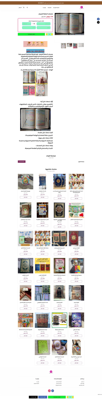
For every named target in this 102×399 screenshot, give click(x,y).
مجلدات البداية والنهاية (42, 329)
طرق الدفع (82, 383)
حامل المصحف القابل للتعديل (25, 302)
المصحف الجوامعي (42, 356)
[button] (27, 7)
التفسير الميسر (59, 302)
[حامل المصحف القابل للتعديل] (25, 293)
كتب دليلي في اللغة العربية (76, 356)
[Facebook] (98, 19)
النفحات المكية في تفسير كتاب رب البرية (59, 192)
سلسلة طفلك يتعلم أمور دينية (42, 248)
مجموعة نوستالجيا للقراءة (76, 275)
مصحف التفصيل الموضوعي (42, 302)
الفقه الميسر (76, 302)
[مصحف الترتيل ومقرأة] (59, 320)
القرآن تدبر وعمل (76, 248)
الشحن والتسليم (81, 385)
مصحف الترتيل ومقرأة (59, 329)
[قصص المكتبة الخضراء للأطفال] (76, 210)
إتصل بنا (44, 7)
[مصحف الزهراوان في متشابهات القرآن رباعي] (59, 210)
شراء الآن (76, 198)
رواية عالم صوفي (76, 329)
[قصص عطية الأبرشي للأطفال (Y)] (42, 210)
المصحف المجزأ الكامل (25, 248)
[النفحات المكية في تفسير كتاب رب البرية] (59, 181)
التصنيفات (49, 7)
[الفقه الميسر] (76, 293)
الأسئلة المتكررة (36, 383)
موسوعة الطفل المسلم (25, 191)
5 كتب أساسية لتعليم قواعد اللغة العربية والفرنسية (76, 192)
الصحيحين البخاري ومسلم (59, 248)
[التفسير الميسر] (59, 293)
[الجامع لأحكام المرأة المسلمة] (59, 265)
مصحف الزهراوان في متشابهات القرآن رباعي (59, 220)
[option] (69, 24)
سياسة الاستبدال (59, 383)
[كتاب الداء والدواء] (42, 181)
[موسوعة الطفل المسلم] (25, 181)
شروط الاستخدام (59, 381)
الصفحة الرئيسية (56, 7)
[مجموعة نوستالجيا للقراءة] (76, 265)
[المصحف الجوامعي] (42, 347)
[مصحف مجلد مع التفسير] (25, 210)
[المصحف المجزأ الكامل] (25, 238)
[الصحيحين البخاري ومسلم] (59, 238)
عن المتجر (82, 381)
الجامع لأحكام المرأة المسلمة (59, 275)
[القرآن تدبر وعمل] (76, 238)
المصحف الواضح (25, 275)
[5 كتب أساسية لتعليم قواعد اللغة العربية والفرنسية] (76, 181)
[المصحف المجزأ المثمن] (59, 347)
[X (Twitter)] (98, 22)
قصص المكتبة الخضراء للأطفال (76, 219)
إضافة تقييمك (21, 161)
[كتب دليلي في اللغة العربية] (76, 347)
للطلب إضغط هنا (31, 34)
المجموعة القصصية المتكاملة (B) (25, 329)
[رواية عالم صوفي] (76, 320)
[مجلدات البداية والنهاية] (42, 320)
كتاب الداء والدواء (42, 191)
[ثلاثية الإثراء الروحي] (42, 265)
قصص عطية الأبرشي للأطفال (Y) (42, 219)
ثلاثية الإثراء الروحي (42, 275)
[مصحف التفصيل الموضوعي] (42, 293)
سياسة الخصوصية (59, 385)
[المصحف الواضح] (25, 265)
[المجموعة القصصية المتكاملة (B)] (25, 320)
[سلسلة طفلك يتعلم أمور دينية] (42, 238)
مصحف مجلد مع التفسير (25, 219)
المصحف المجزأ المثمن (59, 356)
